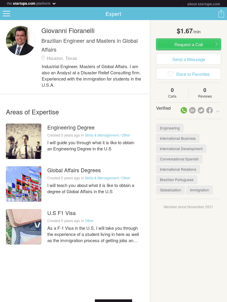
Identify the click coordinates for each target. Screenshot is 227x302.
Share (221, 13)
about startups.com (203, 3)
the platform (29, 3)
